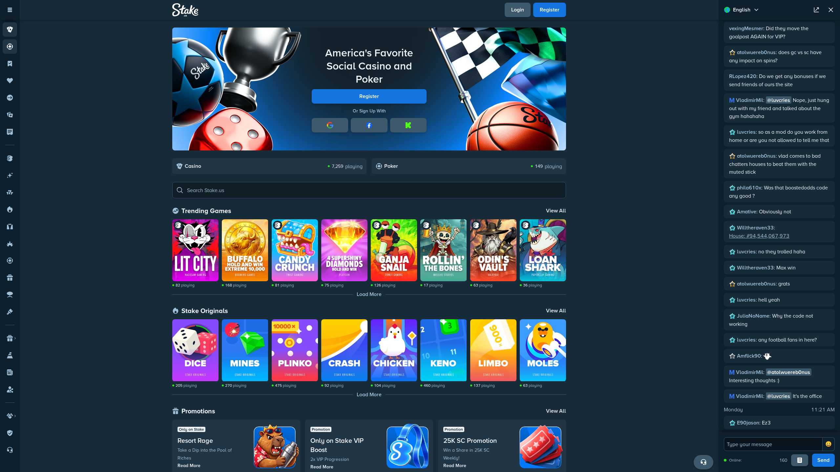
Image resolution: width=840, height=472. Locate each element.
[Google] (330, 125)
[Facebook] (369, 125)
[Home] (185, 9)
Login (517, 9)
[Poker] (10, 46)
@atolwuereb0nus (788, 372)
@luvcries (778, 100)
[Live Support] (703, 462)
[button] (369, 190)
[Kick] (408, 125)
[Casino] (10, 29)
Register (369, 96)
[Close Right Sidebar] (831, 10)
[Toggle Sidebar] (10, 10)
